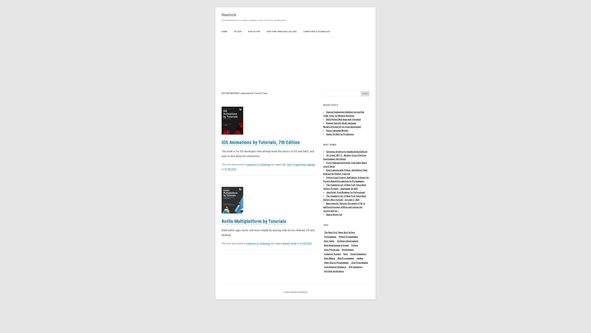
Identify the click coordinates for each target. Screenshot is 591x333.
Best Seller (329, 241)
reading (359, 258)
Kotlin (293, 243)
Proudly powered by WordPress (296, 292)
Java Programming (359, 262)
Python (354, 245)
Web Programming (346, 258)
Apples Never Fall (334, 214)
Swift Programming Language (301, 164)
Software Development (347, 241)
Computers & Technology (316, 31)
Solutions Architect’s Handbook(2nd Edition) (346, 151)
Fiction (237, 31)
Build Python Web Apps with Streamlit (343, 119)
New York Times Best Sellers (282, 31)
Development (348, 250)
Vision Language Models (337, 130)
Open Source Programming (336, 262)
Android (286, 243)
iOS (284, 164)
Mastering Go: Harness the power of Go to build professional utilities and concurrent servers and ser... (344, 207)
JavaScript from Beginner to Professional (345, 192)
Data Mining (329, 258)
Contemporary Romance (335, 267)
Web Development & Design (336, 245)
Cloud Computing (358, 254)
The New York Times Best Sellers (339, 232)
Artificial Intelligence (334, 271)
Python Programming (348, 237)
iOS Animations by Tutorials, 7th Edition (261, 142)
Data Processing (331, 250)
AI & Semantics (356, 267)
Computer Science (332, 254)
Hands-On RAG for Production (340, 134)
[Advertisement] (295, 60)
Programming (330, 237)
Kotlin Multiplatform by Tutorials (254, 221)
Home (224, 31)
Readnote (229, 14)
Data (345, 254)
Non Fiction (254, 31)
